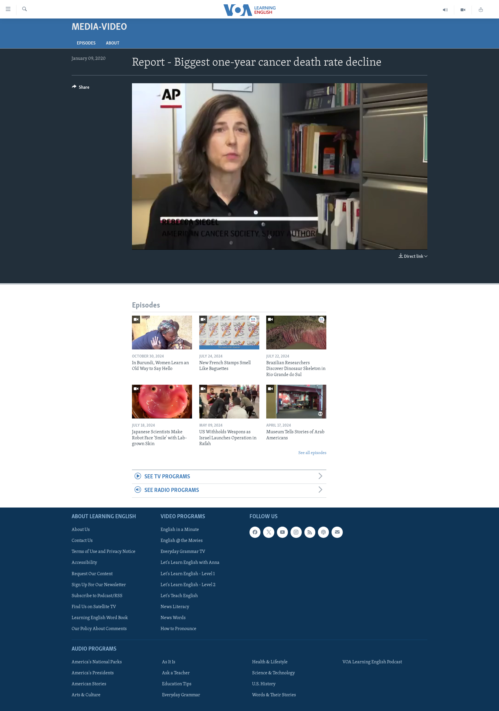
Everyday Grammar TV (183, 551)
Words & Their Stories (274, 695)
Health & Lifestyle (270, 662)
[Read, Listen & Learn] (481, 9)
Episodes (86, 43)
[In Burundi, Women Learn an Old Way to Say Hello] (162, 332)
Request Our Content (92, 573)
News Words (173, 617)
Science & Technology (273, 673)
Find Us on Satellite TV (94, 606)
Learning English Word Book (100, 617)
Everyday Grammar (181, 695)
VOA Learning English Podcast (372, 662)
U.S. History (263, 684)
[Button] (80, 88)
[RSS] (309, 532)
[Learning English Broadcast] (445, 9)
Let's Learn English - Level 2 (188, 584)
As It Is (168, 662)
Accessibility (84, 562)
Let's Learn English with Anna (190, 562)
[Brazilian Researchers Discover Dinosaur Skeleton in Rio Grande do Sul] (296, 332)
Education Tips (176, 684)
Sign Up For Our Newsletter (99, 584)
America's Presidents (93, 673)
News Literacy (175, 606)
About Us (81, 529)
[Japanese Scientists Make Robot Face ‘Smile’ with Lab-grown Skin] (162, 402)
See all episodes (312, 453)
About (112, 43)
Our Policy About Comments (99, 628)
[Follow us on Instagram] (296, 532)
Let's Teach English (179, 595)
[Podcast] (323, 532)
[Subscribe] (337, 532)
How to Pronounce (178, 628)
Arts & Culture (86, 695)
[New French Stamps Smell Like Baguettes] (229, 332)
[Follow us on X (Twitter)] (268, 532)
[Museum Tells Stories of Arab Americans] (296, 402)
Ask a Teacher (176, 673)
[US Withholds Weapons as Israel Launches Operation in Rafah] (229, 402)
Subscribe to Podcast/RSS (97, 595)
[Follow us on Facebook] (255, 532)
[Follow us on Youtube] (282, 532)
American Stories (89, 684)
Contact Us (82, 540)
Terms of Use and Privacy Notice (103, 551)
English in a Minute (180, 529)
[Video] (463, 9)
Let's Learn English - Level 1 (188, 573)
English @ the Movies (182, 540)
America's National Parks (97, 662)
